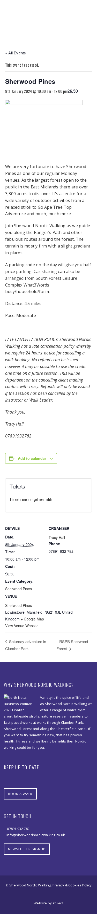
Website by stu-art (48, 903)
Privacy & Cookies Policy (72, 885)
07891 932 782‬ (17, 828)
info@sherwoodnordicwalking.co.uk (35, 835)
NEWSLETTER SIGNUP (27, 849)
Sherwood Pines (18, 588)
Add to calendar (32, 458)
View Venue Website (22, 625)
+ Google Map (32, 618)
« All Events (15, 52)
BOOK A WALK (20, 793)
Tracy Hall (57, 537)
